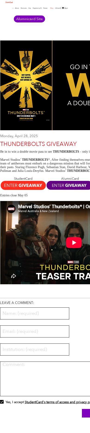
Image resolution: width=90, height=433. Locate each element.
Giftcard (57, 8)
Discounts (24, 8)
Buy (30, 8)
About (17, 8)
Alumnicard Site (29, 19)
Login (66, 8)
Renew (45, 8)
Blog (51, 8)
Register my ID (37, 8)
